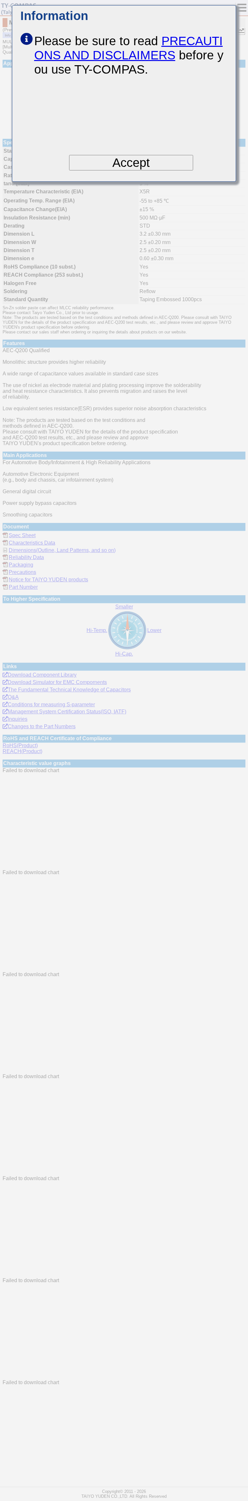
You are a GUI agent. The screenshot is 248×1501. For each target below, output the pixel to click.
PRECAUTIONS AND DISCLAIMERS (128, 48)
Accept (131, 162)
